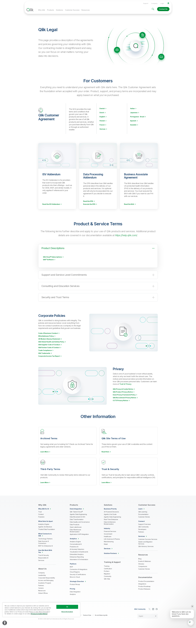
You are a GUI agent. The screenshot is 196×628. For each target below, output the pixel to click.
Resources (85, 10)
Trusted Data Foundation (46, 529)
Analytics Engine (43, 524)
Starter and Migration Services (145, 543)
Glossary (141, 564)
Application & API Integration (79, 534)
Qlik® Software (48, 259)
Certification (108, 568)
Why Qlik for (43, 509)
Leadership (42, 575)
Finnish (102, 120)
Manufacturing (109, 541)
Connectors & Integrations (78, 569)
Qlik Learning (142, 512)
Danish (102, 108)
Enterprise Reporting (77, 557)
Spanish (133, 120)
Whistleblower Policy (46, 336)
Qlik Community (143, 527)
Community (107, 576)
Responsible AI (43, 558)
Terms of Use (87, 615)
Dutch (102, 112)
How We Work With (45, 551)
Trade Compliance (45, 350)
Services (41, 560)
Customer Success (72, 10)
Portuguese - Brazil (137, 116)
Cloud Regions (75, 572)
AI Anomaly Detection (77, 549)
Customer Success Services (147, 539)
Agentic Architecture (45, 527)
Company (154, 3)
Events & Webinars (144, 561)
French (102, 125)
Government (108, 534)
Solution (110, 553)
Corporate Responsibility (46, 578)
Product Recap (75, 584)
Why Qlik (41, 10)
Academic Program (44, 583)
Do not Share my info (101, 615)
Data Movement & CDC (77, 517)
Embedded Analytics (77, 554)
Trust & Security (43, 555)
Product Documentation (146, 581)
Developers (142, 529)
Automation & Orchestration (79, 559)
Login (162, 3)
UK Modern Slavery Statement (49, 339)
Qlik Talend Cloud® (76, 512)
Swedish (133, 125)
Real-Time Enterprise (111, 519)
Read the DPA (88, 201)
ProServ (106, 571)
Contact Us (163, 9)
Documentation (143, 514)
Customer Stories (144, 517)
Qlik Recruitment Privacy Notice (124, 397)
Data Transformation (76, 519)
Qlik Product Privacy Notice (123, 392)
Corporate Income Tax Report (49, 356)
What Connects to (45, 535)
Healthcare (107, 536)
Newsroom (42, 590)
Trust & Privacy (125, 384)
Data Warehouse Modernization (75, 531)
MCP (71, 567)
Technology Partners (45, 539)
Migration (107, 574)
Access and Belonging (45, 580)
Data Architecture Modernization (110, 523)
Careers (41, 588)
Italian (132, 108)
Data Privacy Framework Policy (124, 395)
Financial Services (110, 531)
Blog (139, 559)
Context (41, 514)
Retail (106, 544)
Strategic (77, 581)
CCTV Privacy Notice (120, 400)
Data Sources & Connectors (43, 542)
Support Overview (144, 524)
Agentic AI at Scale (110, 514)
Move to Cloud (75, 577)
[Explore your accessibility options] (4, 623)
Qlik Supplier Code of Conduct (49, 344)
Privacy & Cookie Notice (39, 614)
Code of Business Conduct (48, 333)
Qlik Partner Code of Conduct (49, 347)
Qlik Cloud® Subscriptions (52, 257)
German (102, 129)
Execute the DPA (89, 204)
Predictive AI (74, 547)
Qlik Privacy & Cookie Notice (123, 389)
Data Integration (75, 592)
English (102, 116)
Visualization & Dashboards (79, 552)
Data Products (74, 524)
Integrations (142, 584)
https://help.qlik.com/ (126, 235)
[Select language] (168, 3)
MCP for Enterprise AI (45, 546)
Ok (67, 607)
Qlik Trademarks (44, 353)
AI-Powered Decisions (111, 512)
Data (76, 509)
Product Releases (144, 589)
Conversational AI (76, 544)
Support (145, 3)
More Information (67, 611)
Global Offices (43, 593)
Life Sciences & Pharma (112, 539)
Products (50, 10)
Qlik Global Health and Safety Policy (51, 342)
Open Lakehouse (75, 527)
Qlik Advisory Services (146, 546)
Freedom (41, 517)
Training (106, 566)
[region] (41, 609)
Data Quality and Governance (80, 522)
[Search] (153, 9)
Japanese (134, 112)
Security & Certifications (78, 574)
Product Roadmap (144, 586)
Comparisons (142, 566)
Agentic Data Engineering (78, 514)
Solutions (59, 10)
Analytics (73, 594)
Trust (40, 512)
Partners (41, 585)
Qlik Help (107, 579)
